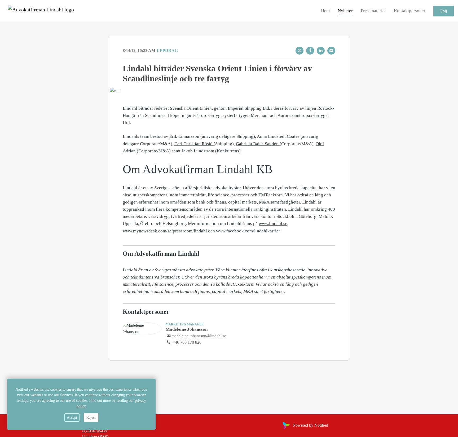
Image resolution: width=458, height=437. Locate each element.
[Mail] (331, 51)
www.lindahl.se (273, 223)
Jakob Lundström (198, 150)
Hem (325, 11)
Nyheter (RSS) (94, 430)
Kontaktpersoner (409, 11)
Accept (72, 418)
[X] (299, 51)
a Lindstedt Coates (282, 136)
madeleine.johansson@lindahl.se (198, 336)
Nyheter (345, 11)
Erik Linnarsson (184, 136)
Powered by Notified (310, 425)
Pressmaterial (373, 11)
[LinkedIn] (321, 51)
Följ (443, 11)
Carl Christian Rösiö (194, 143)
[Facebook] (310, 51)
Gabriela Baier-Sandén (258, 143)
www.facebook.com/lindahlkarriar (248, 230)
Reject (91, 418)
